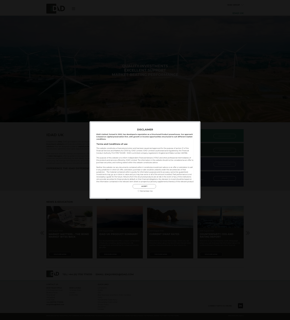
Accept (144, 186)
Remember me (146, 191)
